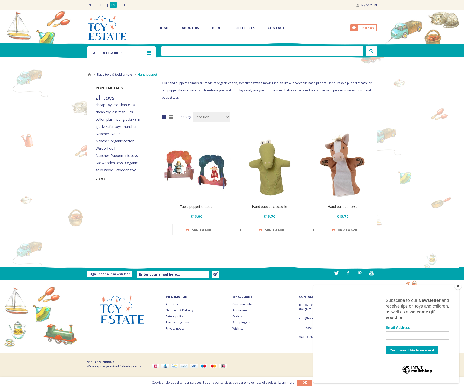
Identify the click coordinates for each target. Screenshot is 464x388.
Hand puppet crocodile (269, 206)
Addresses (239, 310)
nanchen (130, 126)
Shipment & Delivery (179, 310)
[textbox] (262, 51)
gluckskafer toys (109, 126)
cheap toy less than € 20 (114, 112)
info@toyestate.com (313, 318)
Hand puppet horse (343, 206)
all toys (105, 97)
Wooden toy (126, 170)
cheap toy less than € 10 (115, 104)
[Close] (458, 286)
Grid (164, 117)
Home (89, 74)
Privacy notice (175, 328)
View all (102, 179)
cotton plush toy (108, 119)
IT (124, 5)
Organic (131, 162)
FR (101, 5)
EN (113, 5)
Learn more (286, 383)
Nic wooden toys (109, 162)
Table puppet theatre (196, 206)
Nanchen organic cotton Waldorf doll (115, 145)
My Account (369, 5)
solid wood (104, 170)
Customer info (242, 304)
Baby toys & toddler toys (115, 74)
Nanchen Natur (108, 133)
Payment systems (177, 322)
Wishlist (237, 328)
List (171, 117)
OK (305, 383)
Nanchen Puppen (109, 155)
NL (90, 5)
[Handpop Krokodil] (269, 166)
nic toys (131, 155)
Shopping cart (242, 322)
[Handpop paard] (342, 166)
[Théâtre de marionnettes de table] (196, 166)
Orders (237, 316)
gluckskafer (132, 119)
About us (172, 304)
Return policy (175, 316)
